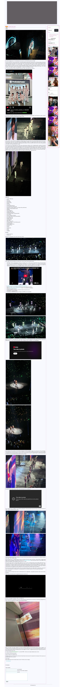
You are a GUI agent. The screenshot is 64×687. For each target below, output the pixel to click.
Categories (53, 38)
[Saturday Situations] (53, 56)
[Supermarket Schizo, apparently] (53, 76)
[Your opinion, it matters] (53, 116)
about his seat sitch (27, 560)
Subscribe (51, 36)
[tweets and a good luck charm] (53, 106)
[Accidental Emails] (53, 96)
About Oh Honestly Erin (53, 34)
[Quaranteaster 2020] (53, 145)
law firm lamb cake (53, 35)
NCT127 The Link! (12, 26)
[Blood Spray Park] (53, 86)
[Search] (56, 30)
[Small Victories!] (53, 135)
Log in (49, 27)
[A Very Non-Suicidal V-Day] (53, 66)
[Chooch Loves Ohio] (53, 126)
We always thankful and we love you (15, 287)
